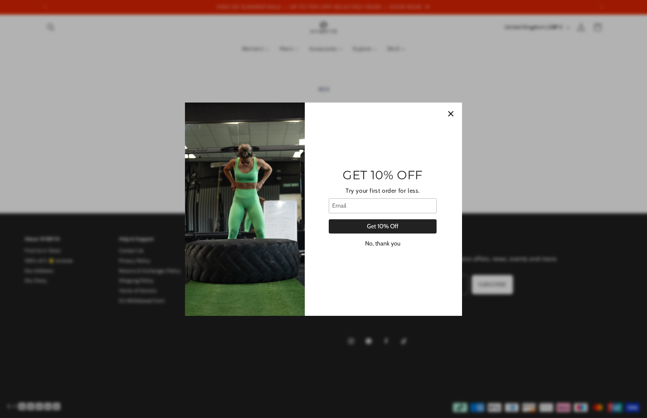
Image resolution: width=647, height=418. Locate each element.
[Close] (451, 114)
